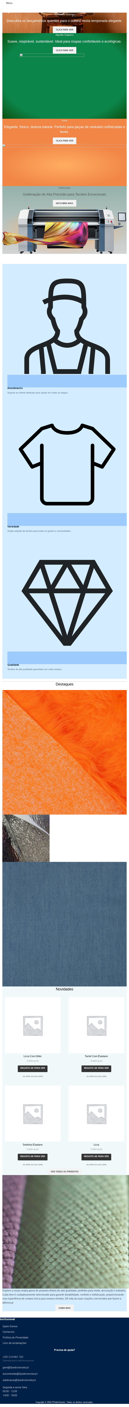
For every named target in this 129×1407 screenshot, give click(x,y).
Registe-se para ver (32, 1068)
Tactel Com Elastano (96, 1056)
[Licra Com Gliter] (33, 1025)
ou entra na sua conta (33, 1076)
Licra (96, 1144)
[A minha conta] (125, 3)
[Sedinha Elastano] (33, 1114)
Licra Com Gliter (33, 1056)
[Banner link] (64, 702)
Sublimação (33, 1060)
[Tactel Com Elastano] (96, 1025)
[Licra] (96, 1114)
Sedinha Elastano (33, 1144)
